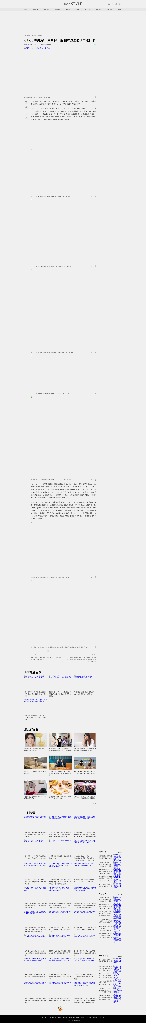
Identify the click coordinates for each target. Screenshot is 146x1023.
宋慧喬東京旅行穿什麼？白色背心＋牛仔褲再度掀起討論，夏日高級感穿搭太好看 (105, 998)
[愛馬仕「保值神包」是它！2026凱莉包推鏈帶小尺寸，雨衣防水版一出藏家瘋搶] (35, 894)
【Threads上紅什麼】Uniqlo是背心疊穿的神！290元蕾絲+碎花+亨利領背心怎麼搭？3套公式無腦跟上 (105, 991)
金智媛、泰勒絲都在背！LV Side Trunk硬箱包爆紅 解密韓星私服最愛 (36, 953)
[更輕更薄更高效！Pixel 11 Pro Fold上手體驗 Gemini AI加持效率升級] (35, 706)
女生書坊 (110, 10)
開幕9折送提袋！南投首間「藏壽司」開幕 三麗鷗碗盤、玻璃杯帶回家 (35, 1000)
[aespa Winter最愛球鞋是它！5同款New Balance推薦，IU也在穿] (117, 983)
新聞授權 (58, 1017)
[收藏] (26, 112)
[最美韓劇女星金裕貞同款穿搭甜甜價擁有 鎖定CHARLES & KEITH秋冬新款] (35, 823)
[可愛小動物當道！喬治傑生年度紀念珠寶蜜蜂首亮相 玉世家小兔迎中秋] (60, 965)
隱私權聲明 (76, 1017)
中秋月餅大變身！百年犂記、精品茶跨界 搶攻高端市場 (60, 797)
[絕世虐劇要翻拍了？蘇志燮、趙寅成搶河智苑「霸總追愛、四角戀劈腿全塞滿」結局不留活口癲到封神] (85, 823)
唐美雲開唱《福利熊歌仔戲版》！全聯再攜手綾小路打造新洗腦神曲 (60, 749)
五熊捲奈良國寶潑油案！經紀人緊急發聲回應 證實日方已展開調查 (60, 999)
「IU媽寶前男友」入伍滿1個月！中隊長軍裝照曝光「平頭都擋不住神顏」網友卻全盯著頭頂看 (60, 882)
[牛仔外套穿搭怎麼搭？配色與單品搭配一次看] (60, 847)
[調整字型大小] (26, 118)
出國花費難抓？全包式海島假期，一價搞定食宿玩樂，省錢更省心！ (84, 772)
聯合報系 (83, 1017)
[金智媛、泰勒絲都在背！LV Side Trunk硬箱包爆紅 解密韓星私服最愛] (35, 942)
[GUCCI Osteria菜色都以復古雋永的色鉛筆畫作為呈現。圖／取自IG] (63, 548)
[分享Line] (26, 107)
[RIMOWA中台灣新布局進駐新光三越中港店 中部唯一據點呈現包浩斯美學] (117, 968)
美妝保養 (57, 10)
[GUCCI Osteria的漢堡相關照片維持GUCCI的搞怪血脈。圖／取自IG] (63, 310)
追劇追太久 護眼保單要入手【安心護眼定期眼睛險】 (35, 797)
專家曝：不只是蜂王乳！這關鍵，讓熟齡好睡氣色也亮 (35, 749)
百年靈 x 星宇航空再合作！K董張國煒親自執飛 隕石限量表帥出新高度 (60, 773)
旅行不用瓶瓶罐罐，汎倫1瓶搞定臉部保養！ (35, 772)
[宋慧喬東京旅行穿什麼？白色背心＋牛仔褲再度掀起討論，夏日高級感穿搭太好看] (117, 997)
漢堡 (39, 651)
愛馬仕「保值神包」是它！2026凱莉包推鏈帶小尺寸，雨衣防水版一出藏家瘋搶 (36, 905)
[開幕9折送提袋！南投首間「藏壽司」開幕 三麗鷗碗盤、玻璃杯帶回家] (35, 989)
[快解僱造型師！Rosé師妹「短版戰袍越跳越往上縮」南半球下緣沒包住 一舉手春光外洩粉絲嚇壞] (85, 894)
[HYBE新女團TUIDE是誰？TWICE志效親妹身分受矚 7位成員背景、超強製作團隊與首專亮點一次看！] (85, 847)
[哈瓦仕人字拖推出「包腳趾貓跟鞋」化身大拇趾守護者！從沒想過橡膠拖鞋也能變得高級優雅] (35, 918)
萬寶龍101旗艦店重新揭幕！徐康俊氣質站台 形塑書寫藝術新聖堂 (60, 952)
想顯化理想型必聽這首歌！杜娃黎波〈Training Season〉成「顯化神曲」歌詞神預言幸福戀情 (60, 905)
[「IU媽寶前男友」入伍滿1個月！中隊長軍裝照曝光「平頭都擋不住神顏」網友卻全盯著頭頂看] (60, 870)
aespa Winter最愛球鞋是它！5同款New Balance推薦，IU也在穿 (105, 983)
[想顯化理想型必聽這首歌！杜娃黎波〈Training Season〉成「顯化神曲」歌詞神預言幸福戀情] (60, 894)
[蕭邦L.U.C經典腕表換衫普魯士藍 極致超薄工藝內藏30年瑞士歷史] (35, 965)
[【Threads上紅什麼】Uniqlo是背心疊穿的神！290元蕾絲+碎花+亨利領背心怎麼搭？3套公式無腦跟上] (117, 990)
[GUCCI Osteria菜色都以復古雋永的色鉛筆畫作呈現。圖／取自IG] (63, 231)
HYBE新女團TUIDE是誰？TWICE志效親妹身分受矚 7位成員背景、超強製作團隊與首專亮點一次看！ (85, 858)
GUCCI (51, 651)
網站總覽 (101, 1017)
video (120, 10)
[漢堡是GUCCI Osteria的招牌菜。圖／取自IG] (60, 71)
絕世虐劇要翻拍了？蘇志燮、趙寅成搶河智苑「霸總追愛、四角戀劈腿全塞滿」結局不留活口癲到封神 (85, 834)
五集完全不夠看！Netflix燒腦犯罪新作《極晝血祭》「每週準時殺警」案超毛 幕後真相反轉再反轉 (60, 834)
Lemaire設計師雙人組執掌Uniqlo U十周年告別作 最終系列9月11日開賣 (85, 977)
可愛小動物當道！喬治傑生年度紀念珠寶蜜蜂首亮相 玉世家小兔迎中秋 (60, 977)
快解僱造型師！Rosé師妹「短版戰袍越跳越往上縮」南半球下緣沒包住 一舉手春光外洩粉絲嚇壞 (85, 905)
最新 (25, 10)
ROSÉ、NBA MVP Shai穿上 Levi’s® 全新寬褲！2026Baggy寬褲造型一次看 (105, 976)
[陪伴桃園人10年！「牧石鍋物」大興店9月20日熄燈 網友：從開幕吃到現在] (60, 683)
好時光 (68, 10)
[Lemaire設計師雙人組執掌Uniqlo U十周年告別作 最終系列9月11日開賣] (85, 965)
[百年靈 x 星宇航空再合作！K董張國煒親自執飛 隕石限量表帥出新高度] (85, 942)
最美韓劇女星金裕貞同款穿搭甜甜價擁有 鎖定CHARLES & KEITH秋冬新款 (35, 834)
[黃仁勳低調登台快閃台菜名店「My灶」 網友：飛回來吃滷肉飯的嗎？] (85, 918)
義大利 (44, 651)
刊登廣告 (44, 1017)
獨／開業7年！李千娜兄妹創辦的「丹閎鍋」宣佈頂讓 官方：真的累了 (35, 694)
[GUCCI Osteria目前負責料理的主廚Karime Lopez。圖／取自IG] (63, 437)
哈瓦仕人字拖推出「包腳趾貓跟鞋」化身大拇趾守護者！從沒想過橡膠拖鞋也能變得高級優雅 (35, 929)
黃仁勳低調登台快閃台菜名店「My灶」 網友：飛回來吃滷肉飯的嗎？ (85, 928)
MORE (119, 852)
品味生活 (88, 10)
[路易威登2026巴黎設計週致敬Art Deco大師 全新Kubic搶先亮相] (85, 683)
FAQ (50, 1017)
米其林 (33, 651)
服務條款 (65, 1017)
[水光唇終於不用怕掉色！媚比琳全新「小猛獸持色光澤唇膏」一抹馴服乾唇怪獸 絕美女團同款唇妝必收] (85, 989)
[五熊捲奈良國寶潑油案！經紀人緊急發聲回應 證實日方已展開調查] (60, 989)
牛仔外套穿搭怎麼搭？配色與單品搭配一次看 (105, 885)
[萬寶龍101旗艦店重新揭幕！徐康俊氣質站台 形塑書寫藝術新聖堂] (60, 942)
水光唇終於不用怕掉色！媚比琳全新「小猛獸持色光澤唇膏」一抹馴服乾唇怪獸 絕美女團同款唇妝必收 (85, 1000)
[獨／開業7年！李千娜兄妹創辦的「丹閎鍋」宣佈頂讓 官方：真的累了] (35, 683)
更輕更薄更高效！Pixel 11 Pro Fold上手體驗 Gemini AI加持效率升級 (35, 718)
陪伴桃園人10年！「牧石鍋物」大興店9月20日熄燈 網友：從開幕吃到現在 (60, 694)
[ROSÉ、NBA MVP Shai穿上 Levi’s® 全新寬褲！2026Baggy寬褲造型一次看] (117, 975)
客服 (53, 1017)
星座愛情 (99, 10)
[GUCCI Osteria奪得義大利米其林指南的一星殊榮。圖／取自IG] (63, 171)
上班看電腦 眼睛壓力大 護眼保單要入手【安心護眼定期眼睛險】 (85, 749)
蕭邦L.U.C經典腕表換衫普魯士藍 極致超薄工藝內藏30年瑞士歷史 (35, 976)
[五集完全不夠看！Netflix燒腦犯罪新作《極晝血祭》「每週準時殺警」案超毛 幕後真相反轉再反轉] (60, 823)
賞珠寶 (77, 10)
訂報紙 (89, 1017)
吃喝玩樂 (40, 35)
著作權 (70, 1017)
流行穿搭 (46, 10)
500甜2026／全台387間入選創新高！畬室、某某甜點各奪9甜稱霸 (84, 797)
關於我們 (95, 1017)
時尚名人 (35, 10)
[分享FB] (26, 101)
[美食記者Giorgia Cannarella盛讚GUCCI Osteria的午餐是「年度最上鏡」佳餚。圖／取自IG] (63, 612)
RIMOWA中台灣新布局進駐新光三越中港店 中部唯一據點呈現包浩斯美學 (105, 969)
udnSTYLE (27, 35)
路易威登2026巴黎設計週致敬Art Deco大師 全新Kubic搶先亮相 (84, 693)
